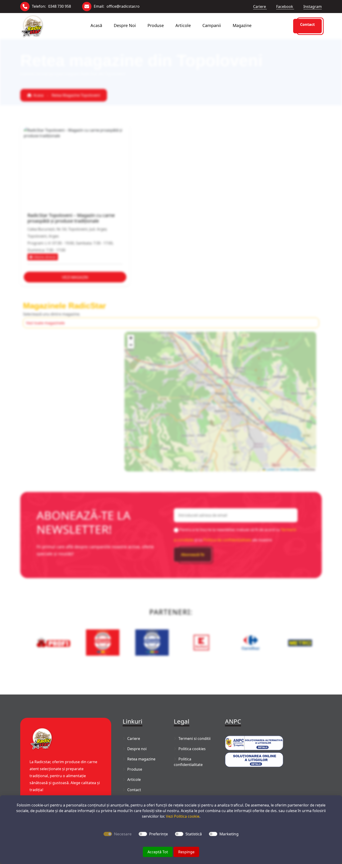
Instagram (312, 6)
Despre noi (125, 25)
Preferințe (158, 834)
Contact (307, 24)
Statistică (193, 834)
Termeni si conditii (194, 738)
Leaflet (270, 469)
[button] (130, 338)
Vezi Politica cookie (182, 816)
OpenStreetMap (289, 469)
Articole (183, 25)
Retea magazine (141, 759)
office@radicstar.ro (123, 6)
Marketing (228, 834)
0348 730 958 (59, 6)
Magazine (242, 25)
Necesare (123, 834)
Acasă (96, 25)
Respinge (186, 851)
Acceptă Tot (158, 851)
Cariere (260, 6)
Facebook (285, 6)
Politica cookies (192, 748)
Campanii (211, 25)
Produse (156, 25)
